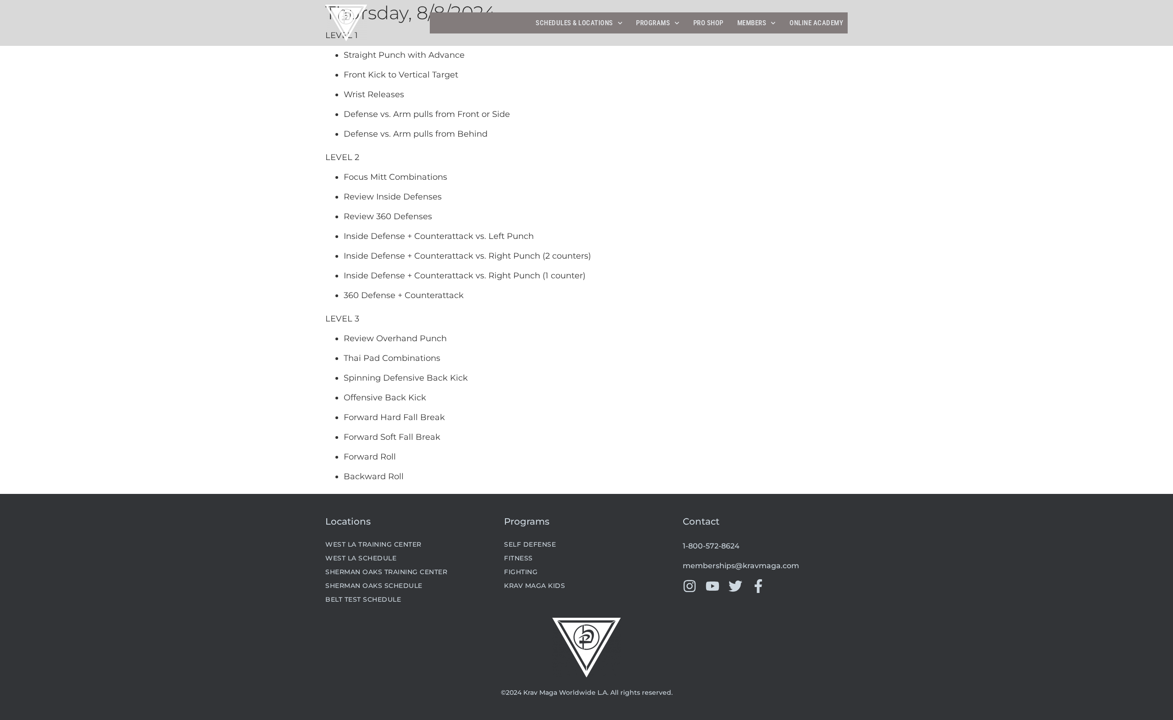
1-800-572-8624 (711, 546)
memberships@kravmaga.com (741, 565)
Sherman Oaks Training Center (386, 572)
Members (752, 23)
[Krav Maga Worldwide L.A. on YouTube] (712, 586)
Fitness (518, 558)
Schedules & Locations (574, 23)
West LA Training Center (373, 544)
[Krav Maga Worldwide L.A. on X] (735, 586)
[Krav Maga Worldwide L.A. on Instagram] (689, 586)
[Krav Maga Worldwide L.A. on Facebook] (758, 586)
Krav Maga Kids (534, 586)
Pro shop (708, 23)
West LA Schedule (360, 558)
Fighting (520, 572)
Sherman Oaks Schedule (373, 586)
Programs (653, 23)
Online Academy (816, 23)
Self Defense (530, 544)
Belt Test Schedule (363, 599)
